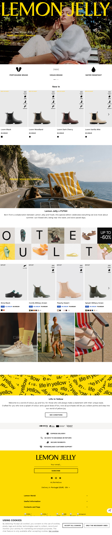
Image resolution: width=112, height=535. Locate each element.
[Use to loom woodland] (42, 108)
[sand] (58, 310)
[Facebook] (51, 478)
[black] (2, 310)
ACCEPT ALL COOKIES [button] (72, 525)
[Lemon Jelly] (56, 457)
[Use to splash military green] (98, 282)
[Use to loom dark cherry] (70, 108)
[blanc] (62, 310)
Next (108, 114)
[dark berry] (90, 310)
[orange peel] (4, 310)
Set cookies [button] (54, 531)
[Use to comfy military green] (42, 282)
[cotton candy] (64, 310)
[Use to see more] (56, 176)
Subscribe (56, 471)
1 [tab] (54, 79)
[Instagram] (56, 478)
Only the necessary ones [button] (97, 525)
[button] (14, 124)
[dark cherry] (36, 310)
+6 (40, 310)
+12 (68, 310)
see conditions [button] (56, 415)
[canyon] (34, 310)
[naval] (92, 310)
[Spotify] (60, 478)
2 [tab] (57, 79)
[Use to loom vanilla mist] (98, 108)
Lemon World (30, 496)
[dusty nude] (38, 310)
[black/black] (2, 137)
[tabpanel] (18, 72)
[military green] (30, 310)
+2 (96, 310)
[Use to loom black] (14, 108)
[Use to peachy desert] (70, 282)
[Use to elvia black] (13, 282)
